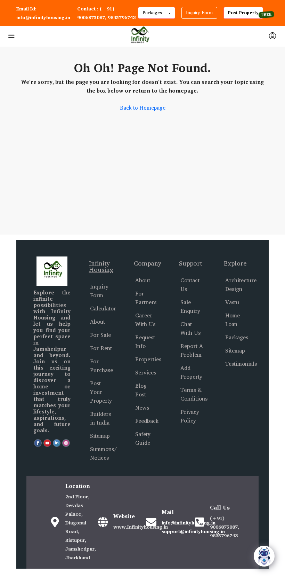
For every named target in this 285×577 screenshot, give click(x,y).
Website (124, 516)
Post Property (243, 12)
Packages (152, 12)
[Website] (103, 522)
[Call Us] (199, 522)
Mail (168, 511)
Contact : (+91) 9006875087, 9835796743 (106, 13)
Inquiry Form (199, 12)
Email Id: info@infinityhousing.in (43, 13)
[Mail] (151, 522)
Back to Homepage (142, 107)
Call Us (220, 507)
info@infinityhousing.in (188, 523)
